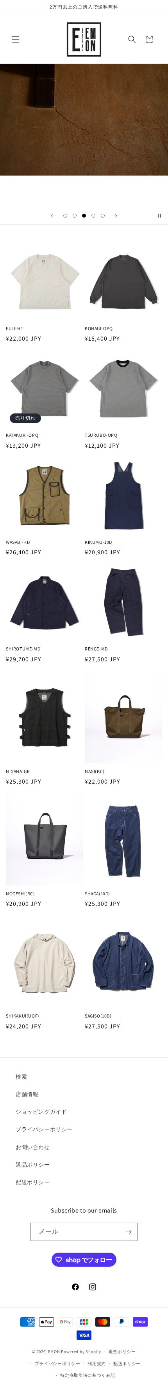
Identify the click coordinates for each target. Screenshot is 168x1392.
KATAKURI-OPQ (22, 435)
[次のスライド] (116, 215)
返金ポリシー (122, 1351)
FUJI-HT (14, 328)
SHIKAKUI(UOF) (22, 1016)
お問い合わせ (33, 1147)
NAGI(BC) (95, 771)
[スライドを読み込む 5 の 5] (102, 215)
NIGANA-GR (18, 771)
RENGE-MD (96, 649)
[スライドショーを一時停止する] (159, 215)
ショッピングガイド (41, 1111)
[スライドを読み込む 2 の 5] (74, 215)
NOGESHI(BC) (20, 893)
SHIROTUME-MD (23, 649)
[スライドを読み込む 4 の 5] (93, 215)
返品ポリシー (33, 1164)
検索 (21, 1076)
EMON (54, 1351)
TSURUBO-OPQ (101, 435)
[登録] (128, 1232)
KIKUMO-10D (98, 542)
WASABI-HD (18, 542)
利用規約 (97, 1363)
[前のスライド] (52, 215)
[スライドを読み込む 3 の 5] (84, 215)
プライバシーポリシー (44, 1129)
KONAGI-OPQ (99, 328)
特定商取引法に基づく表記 (87, 1375)
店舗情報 (27, 1094)
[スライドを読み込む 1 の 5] (65, 215)
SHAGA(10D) (97, 893)
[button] (15, 39)
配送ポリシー (33, 1182)
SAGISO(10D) (98, 1016)
